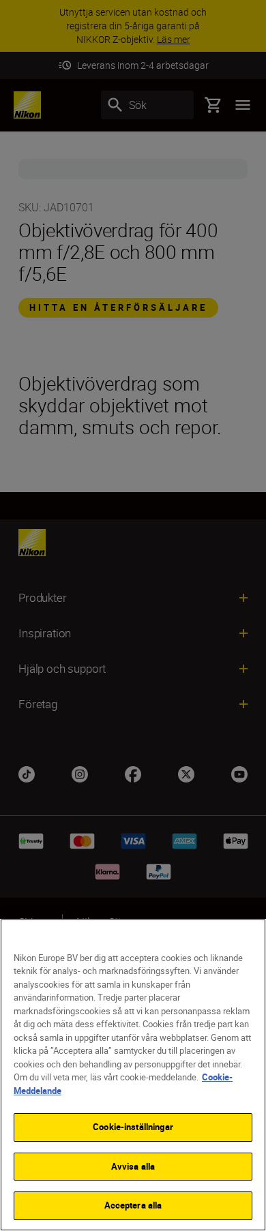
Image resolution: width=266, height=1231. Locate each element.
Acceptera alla (133, 1205)
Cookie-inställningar (133, 1127)
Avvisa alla (133, 1166)
